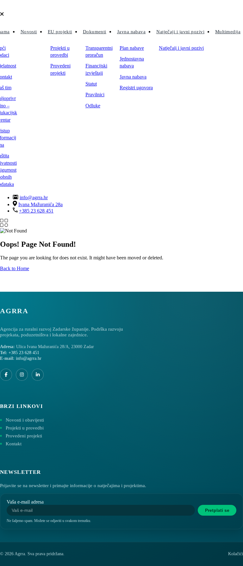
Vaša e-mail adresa (25, 502)
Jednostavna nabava (132, 62)
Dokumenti (94, 31)
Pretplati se (217, 510)
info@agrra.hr (34, 197)
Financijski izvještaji (96, 69)
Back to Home (14, 268)
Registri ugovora (136, 87)
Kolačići (235, 553)
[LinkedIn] (38, 375)
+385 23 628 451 (36, 210)
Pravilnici (94, 94)
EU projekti (60, 31)
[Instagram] (22, 375)
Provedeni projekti (60, 69)
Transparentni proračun (99, 51)
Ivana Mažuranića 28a (40, 204)
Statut (91, 83)
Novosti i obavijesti (25, 420)
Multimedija (227, 31)
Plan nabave (132, 48)
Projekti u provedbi (60, 51)
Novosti (29, 31)
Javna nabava (131, 31)
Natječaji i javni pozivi (180, 31)
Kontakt (14, 443)
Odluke (92, 105)
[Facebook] (6, 375)
